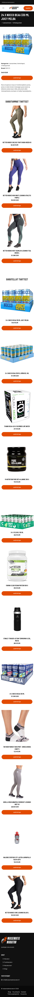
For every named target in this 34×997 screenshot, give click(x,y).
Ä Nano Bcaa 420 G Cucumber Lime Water (17, 426)
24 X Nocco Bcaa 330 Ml (17, 694)
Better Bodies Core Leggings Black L (17, 913)
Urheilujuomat (17, 23)
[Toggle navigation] (3, 7)
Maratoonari (8, 965)
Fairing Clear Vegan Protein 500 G (17, 585)
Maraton (6, 959)
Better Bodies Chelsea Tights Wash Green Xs (17, 142)
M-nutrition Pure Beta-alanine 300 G (17, 479)
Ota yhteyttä (16, 992)
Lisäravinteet (7, 23)
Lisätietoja (17, 78)
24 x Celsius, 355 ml (17, 532)
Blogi (5, 969)
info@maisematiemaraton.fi (8, 2)
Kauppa (28, 8)
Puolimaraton (8, 962)
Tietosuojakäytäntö (13, 994)
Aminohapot (21, 63)
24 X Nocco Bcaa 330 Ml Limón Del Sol (17, 373)
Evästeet (23, 992)
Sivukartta (23, 994)
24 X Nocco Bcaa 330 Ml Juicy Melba (17, 320)
